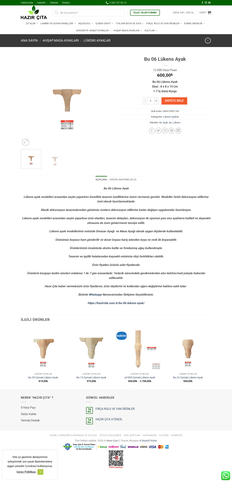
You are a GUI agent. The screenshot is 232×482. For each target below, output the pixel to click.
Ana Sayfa (29, 40)
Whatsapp (95, 294)
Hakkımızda (27, 2)
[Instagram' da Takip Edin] (206, 2)
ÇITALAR (31, 23)
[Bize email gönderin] (209, 2)
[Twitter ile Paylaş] (158, 131)
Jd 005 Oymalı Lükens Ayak (139, 377)
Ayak (165, 122)
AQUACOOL (84, 23)
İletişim (66, 2)
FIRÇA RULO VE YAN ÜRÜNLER (115, 409)
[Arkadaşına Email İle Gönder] (165, 131)
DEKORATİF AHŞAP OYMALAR (92, 30)
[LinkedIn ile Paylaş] (178, 131)
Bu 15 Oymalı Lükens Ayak (91, 377)
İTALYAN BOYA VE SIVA (128, 23)
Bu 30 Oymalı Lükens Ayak (43, 377)
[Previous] (27, 100)
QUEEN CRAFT (103, 23)
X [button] (40, 472)
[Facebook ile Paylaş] (152, 131)
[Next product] (208, 40)
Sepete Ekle (174, 100)
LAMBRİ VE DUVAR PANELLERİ (56, 23)
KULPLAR (150, 30)
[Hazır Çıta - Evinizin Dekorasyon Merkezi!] (34, 12)
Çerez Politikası (26, 471)
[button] (183, 12)
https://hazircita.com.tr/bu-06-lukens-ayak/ (116, 303)
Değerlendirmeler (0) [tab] (123, 179)
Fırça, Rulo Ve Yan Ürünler (162, 23)
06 (160, 122)
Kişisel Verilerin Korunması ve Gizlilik (73, 435)
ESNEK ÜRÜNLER (193, 23)
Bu (170, 122)
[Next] (107, 100)
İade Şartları (132, 435)
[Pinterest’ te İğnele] (172, 131)
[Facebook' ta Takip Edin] (202, 2)
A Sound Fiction (148, 440)
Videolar (54, 2)
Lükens (176, 122)
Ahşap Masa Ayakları (126, 30)
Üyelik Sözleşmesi (110, 435)
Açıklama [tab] (101, 179)
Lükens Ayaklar (97, 40)
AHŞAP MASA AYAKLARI (61, 40)
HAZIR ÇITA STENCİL (109, 419)
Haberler (41, 2)
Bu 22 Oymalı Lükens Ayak (188, 377)
